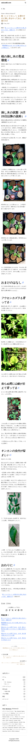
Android (19, 711)
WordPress (13, 713)
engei (4, 603)
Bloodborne (16, 727)
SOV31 (7, 720)
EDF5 (24, 727)
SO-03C (9, 731)
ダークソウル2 (21, 716)
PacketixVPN (5, 724)
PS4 (3, 709)
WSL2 (6, 727)
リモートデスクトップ (20, 713)
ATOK (9, 725)
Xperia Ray (4, 731)
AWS (12, 725)
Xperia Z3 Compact (10, 715)
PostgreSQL (10, 727)
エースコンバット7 (6, 713)
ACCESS (21, 722)
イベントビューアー (17, 729)
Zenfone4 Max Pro (16, 718)
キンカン (7, 718)
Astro (11, 718)
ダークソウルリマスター (8, 711)
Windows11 (16, 722)
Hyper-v (16, 724)
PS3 (19, 715)
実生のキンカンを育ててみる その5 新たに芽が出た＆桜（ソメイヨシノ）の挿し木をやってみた (13, 629)
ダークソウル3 (11, 724)
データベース (5, 725)
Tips (16, 711)
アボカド (4, 729)
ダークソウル (5, 722)
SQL (24, 722)
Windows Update (5, 716)
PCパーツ (24, 729)
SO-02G (15, 715)
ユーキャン (12, 716)
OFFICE (13, 731)
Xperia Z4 (11, 720)
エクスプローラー (20, 725)
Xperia (22, 711)
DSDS (3, 718)
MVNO (3, 715)
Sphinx (10, 729)
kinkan (9, 603)
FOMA (22, 718)
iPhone (16, 716)
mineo (3, 720)
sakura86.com (6, 3)
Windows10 (15, 708)
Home (2, 13)
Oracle (20, 724)
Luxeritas (15, 720)
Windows (8, 709)
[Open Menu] (25, 2)
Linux (8, 729)
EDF (15, 725)
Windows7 (17, 731)
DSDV (19, 720)
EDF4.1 (20, 727)
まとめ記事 (10, 722)
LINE (3, 727)
